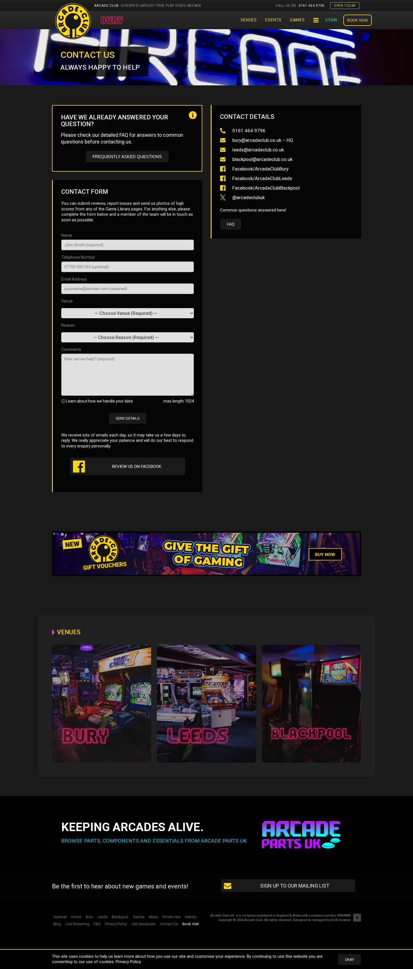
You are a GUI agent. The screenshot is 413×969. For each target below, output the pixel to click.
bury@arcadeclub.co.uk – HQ (262, 140)
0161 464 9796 (300, 6)
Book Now (357, 20)
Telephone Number (78, 257)
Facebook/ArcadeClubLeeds (261, 178)
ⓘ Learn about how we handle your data (97, 401)
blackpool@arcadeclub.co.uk (261, 159)
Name (66, 235)
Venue (67, 301)
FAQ (230, 224)
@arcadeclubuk (248, 197)
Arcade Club (147, 6)
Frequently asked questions (127, 156)
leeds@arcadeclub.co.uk (257, 150)
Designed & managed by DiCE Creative (321, 920)
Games (297, 19)
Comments (71, 349)
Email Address (74, 279)
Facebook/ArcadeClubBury (260, 169)
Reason (68, 325)
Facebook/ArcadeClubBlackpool (265, 188)
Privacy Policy (128, 961)
